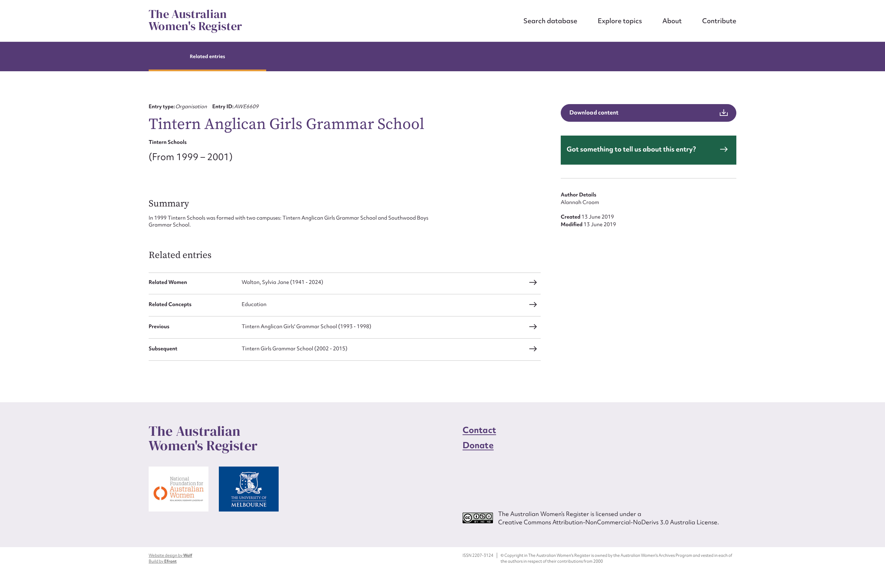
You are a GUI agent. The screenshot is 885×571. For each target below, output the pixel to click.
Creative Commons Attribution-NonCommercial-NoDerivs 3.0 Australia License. (608, 522)
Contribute (719, 20)
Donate (478, 445)
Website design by (170, 555)
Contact (479, 430)
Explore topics (620, 20)
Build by (163, 561)
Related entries (207, 56)
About (672, 20)
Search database (550, 20)
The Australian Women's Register (195, 20)
